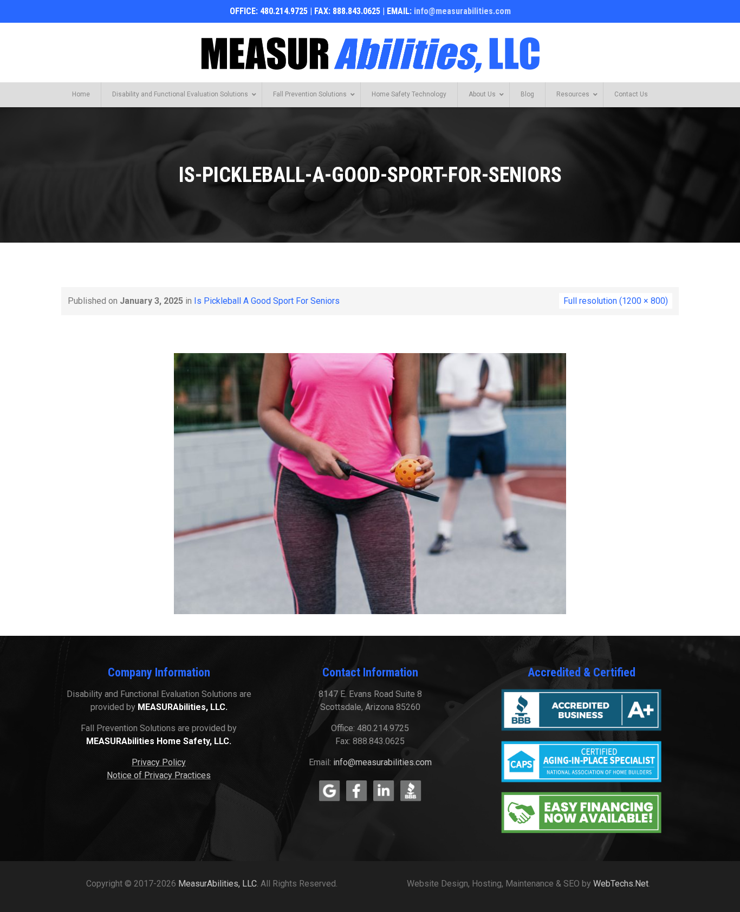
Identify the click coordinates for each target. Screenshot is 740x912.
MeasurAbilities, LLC (217, 883)
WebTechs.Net (620, 883)
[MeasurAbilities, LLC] (370, 53)
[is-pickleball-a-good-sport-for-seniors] (370, 483)
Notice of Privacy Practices (159, 775)
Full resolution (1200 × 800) (615, 301)
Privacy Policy (159, 762)
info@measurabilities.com (462, 11)
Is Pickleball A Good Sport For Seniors (267, 301)
